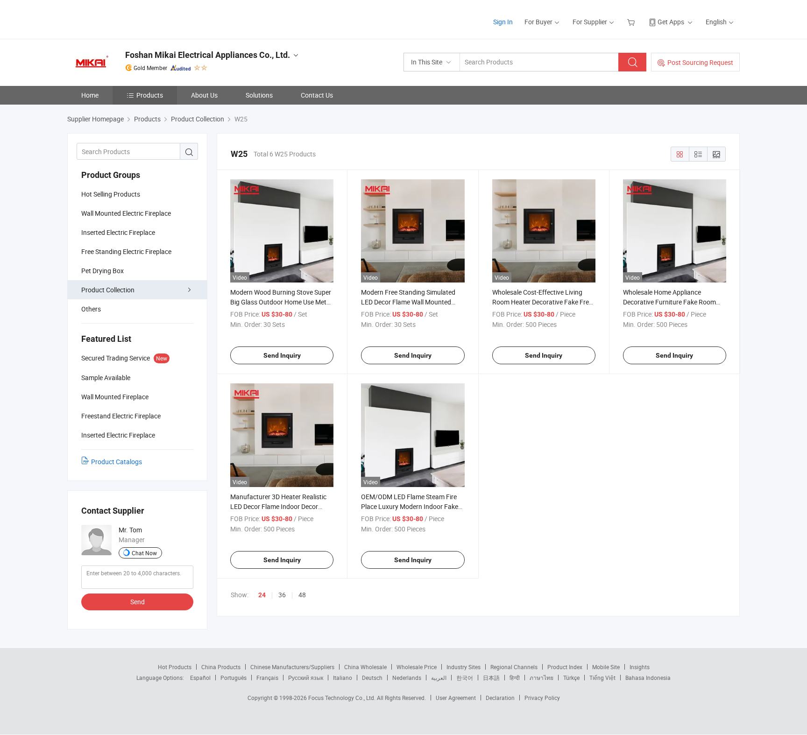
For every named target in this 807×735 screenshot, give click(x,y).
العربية (438, 677)
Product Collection (107, 289)
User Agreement (456, 697)
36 (282, 594)
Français (267, 677)
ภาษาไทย (541, 677)
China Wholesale (365, 667)
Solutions (259, 95)
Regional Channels (514, 667)
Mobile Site (606, 667)
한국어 (464, 677)
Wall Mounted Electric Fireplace (126, 213)
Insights (640, 667)
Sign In (503, 21)
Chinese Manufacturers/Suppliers (292, 667)
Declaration (500, 697)
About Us (204, 95)
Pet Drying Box (102, 270)
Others (91, 308)
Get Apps (671, 21)
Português (233, 677)
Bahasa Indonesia (648, 677)
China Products (221, 667)
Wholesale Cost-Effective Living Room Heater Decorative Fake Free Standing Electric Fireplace (542, 302)
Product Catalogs (116, 461)
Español (200, 677)
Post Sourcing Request (700, 62)
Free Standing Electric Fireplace (126, 251)
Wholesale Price (416, 667)
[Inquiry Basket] (632, 21)
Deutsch (372, 677)
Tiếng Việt (602, 677)
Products (149, 95)
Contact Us (317, 95)
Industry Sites (463, 667)
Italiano (342, 677)
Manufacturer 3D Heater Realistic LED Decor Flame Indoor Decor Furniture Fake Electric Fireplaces (278, 506)
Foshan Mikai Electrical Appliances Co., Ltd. (207, 55)
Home (90, 95)
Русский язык (305, 677)
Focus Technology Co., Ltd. (342, 697)
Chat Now (144, 553)
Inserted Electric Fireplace (118, 232)
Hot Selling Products (110, 194)
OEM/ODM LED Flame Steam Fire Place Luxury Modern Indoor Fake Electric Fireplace (409, 506)
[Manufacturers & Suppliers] (127, 18)
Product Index (564, 667)
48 (302, 594)
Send (137, 601)
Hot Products (174, 667)
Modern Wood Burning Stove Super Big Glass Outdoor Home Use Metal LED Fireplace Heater (281, 302)
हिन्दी (515, 677)
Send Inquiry (282, 355)
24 (262, 595)
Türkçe (571, 677)
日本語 (491, 677)
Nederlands (406, 677)
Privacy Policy (542, 697)
